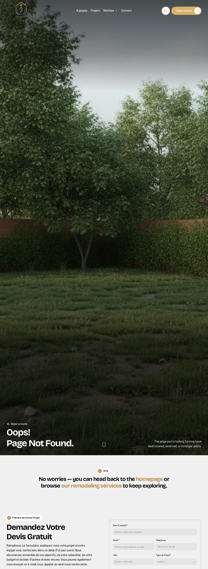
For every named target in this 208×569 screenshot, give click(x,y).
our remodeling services (91, 485)
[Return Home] (21, 10)
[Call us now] (166, 11)
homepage (149, 479)
